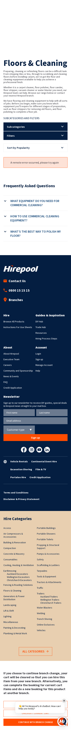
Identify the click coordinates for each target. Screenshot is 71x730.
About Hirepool (11, 353)
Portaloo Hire (18, 477)
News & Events (11, 376)
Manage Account (44, 365)
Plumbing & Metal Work (15, 633)
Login (38, 353)
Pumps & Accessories (48, 553)
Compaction (9, 548)
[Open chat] (62, 721)
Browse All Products (13, 321)
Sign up (39, 359)
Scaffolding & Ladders (48, 565)
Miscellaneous (10, 622)
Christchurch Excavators (19, 580)
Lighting (7, 616)
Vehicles (41, 630)
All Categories (33, 651)
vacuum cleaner (26, 90)
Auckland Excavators (17, 573)
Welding (41, 613)
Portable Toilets (45, 539)
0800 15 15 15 (19, 290)
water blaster (45, 90)
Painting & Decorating (14, 627)
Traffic (40, 587)
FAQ (5, 382)
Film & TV (41, 469)
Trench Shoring (44, 618)
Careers (7, 365)
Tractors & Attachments (49, 582)
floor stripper (10, 90)
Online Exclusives (46, 624)
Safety (40, 559)
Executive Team (11, 359)
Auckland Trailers (49, 596)
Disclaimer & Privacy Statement (21, 499)
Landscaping (9, 605)
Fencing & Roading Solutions (18, 584)
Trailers (40, 593)
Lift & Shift (8, 610)
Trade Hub (41, 327)
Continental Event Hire (44, 461)
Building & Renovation (14, 542)
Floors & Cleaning (12, 590)
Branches (16, 300)
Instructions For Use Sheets (17, 327)
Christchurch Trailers (50, 602)
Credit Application (12, 387)
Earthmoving (9, 570)
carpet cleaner (26, 87)
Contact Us (17, 281)
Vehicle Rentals (19, 461)
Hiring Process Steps (46, 338)
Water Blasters (44, 607)
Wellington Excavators (18, 577)
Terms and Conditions (15, 492)
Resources (41, 332)
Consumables (10, 559)
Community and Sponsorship (18, 370)
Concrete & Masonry (13, 553)
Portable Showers (46, 533)
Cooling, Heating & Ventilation (18, 565)
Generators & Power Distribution (14, 598)
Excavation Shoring (21, 469)
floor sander (56, 87)
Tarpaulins (42, 570)
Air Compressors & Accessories (13, 535)
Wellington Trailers (49, 599)
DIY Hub (39, 321)
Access (7, 528)
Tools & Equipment (46, 576)
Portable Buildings (46, 528)
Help (38, 370)
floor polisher (42, 87)
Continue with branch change (35, 722)
